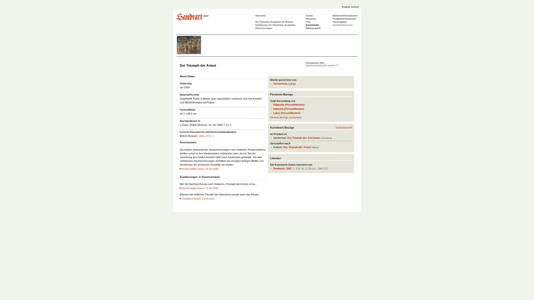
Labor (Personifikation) (286, 113)
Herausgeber (340, 22)
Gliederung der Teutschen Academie (275, 25)
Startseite (260, 15)
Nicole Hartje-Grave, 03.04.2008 (199, 169)
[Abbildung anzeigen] (189, 53)
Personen (311, 19)
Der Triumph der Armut (297, 147)
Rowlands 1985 (282, 168)
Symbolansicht (343, 127)
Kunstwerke (312, 25)
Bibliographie (313, 28)
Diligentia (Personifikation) (289, 104)
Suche (309, 15)
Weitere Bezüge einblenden (286, 117)
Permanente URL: (322, 64)
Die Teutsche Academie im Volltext (274, 22)
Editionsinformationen (345, 15)
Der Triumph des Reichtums (304, 137)
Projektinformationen (344, 19)
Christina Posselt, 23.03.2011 (198, 198)
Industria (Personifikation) (288, 109)
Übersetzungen (263, 28)
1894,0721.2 (207, 136)
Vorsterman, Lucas (284, 83)
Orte (308, 22)
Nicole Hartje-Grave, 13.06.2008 (199, 188)
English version (350, 7)
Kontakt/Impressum (343, 25)
